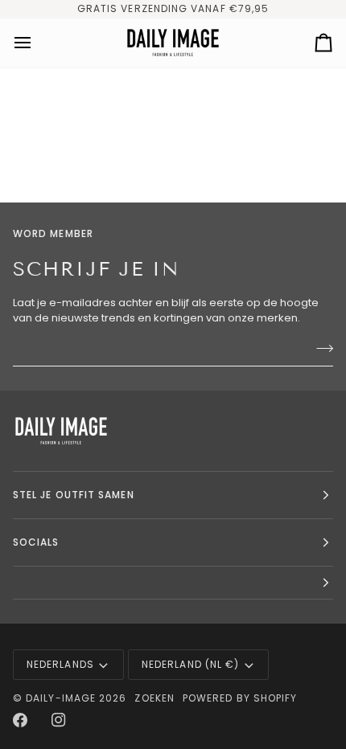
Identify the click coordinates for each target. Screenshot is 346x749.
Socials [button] (36, 542)
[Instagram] (58, 720)
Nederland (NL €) (190, 664)
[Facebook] (20, 720)
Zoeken (154, 698)
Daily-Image (61, 698)
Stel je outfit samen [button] (73, 494)
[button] (173, 583)
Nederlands (60, 664)
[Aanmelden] (320, 349)
